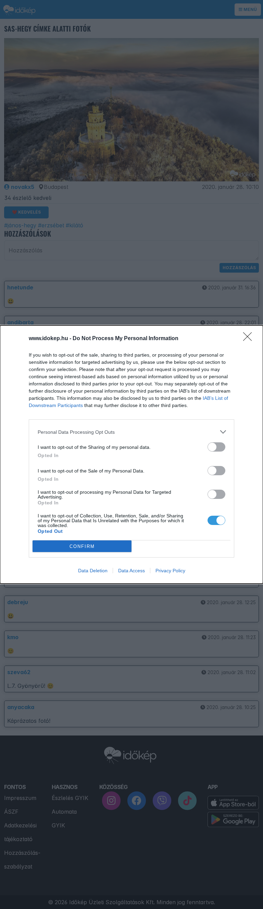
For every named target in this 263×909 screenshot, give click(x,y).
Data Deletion (93, 570)
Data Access (131, 570)
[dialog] (131, 454)
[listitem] (131, 431)
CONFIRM (82, 546)
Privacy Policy (170, 570)
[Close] (249, 338)
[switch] (216, 447)
